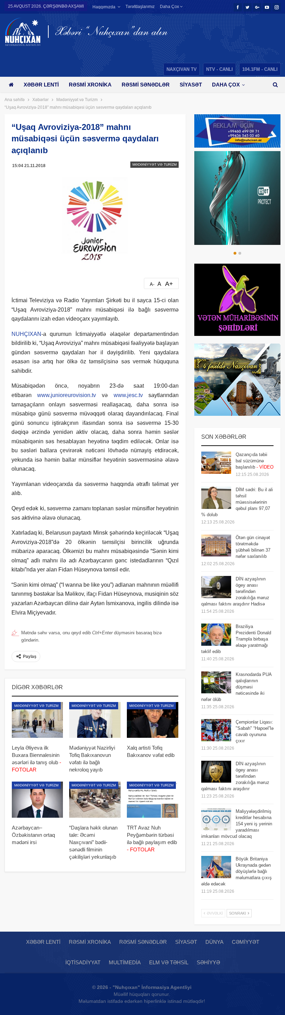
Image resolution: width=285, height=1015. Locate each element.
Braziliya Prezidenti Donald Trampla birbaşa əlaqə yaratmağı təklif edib (236, 639)
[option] (237, 198)
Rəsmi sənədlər (146, 85)
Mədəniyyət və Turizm (154, 164)
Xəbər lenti (41, 85)
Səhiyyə (208, 962)
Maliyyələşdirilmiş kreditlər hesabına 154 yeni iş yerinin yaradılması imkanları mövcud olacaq (236, 824)
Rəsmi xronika (90, 85)
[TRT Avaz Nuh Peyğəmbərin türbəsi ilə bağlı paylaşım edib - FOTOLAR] (152, 800)
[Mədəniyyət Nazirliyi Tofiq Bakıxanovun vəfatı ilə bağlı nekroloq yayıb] (95, 720)
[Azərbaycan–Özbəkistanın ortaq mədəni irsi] (37, 800)
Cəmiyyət (245, 942)
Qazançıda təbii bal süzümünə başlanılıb (255, 461)
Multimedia (125, 962)
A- (152, 284)
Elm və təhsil (168, 962)
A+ (169, 283)
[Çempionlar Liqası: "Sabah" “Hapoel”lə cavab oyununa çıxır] (216, 730)
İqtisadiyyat (82, 962)
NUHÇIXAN (26, 334)
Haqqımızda (103, 7)
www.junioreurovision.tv (66, 395)
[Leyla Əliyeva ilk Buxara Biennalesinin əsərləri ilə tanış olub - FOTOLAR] (37, 720)
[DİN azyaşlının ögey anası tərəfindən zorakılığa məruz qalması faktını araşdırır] (216, 772)
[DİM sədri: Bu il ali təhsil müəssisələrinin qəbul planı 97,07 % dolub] (216, 498)
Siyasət (191, 85)
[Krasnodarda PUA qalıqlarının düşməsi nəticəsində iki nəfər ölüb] (216, 682)
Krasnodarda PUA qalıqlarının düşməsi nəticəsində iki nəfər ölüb (236, 687)
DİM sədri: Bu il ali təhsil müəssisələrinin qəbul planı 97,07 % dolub (237, 502)
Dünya (214, 942)
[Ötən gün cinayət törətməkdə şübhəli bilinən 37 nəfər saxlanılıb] (216, 546)
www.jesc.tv (128, 395)
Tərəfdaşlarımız (140, 6)
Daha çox (170, 6)
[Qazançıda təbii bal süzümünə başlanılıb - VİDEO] (216, 463)
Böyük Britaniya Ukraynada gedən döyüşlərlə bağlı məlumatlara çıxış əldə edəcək (236, 871)
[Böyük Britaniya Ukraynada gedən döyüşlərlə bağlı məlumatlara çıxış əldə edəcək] (216, 867)
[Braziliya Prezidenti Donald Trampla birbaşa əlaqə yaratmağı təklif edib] (216, 635)
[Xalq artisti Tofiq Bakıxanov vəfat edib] (152, 720)
